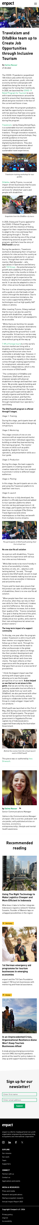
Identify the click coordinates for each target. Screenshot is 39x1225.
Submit (19, 1106)
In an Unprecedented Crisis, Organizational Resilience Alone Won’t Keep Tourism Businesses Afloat (19, 1041)
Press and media (8, 1191)
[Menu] (35, 3)
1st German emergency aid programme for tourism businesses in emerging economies (16, 970)
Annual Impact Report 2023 (12, 1201)
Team (4, 1160)
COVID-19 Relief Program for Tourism (17, 91)
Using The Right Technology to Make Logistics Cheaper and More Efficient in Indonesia (18, 897)
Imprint (5, 1218)
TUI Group (10, 267)
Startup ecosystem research (12, 1198)
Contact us (6, 1177)
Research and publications (12, 1194)
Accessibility (7, 1221)
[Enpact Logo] (7, 1125)
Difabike (5, 182)
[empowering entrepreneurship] (8, 4)
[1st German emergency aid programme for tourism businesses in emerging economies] (19, 944)
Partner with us (8, 1174)
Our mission (6, 1153)
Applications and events (11, 1181)
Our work (5, 1157)
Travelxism (7, 125)
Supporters (6, 1164)
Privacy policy (7, 1214)
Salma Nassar (11, 65)
